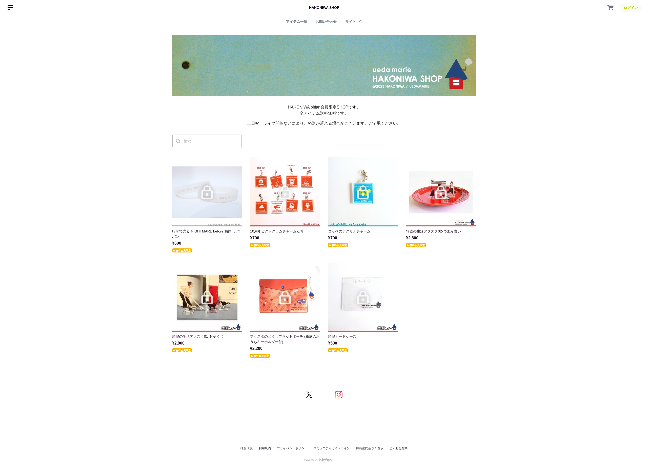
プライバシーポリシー (292, 448)
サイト (351, 21)
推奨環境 (246, 448)
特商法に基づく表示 (369, 448)
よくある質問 (398, 448)
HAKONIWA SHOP (324, 8)
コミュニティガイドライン (331, 448)
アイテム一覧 (296, 21)
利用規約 (265, 448)
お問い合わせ (326, 21)
